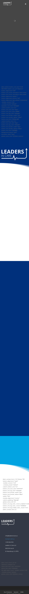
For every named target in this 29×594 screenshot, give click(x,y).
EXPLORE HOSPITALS (14, 192)
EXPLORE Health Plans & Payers (14, 210)
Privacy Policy (21, 528)
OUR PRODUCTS (14, 431)
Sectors (16, 592)
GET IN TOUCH (14, 459)
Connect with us (9, 539)
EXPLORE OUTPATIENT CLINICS (14, 257)
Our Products (8, 592)
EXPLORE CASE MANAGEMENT (15, 226)
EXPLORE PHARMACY (14, 242)
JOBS (21, 592)
